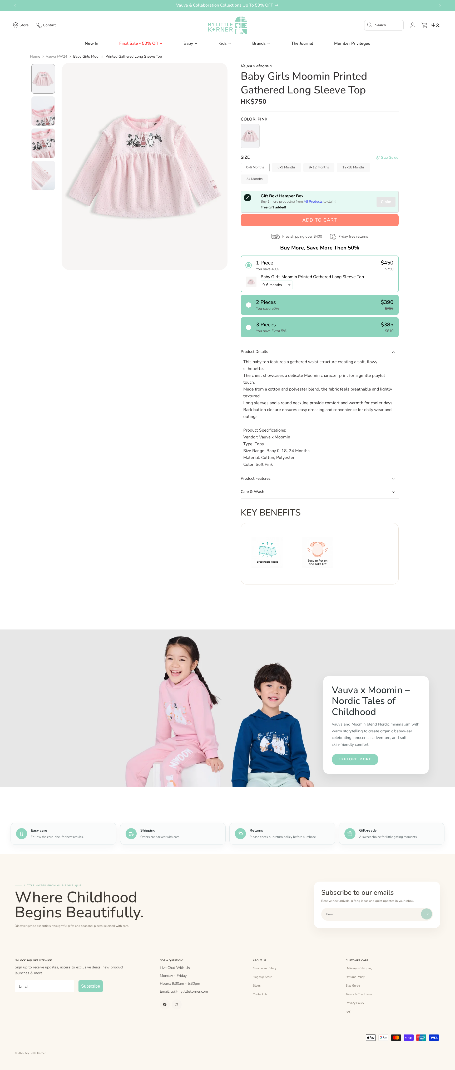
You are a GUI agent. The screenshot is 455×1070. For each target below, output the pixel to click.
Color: (254, 119)
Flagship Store (262, 977)
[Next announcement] (440, 5)
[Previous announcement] (15, 5)
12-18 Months (353, 167)
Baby (188, 43)
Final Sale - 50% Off (138, 43)
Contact (49, 25)
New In (91, 43)
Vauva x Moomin (256, 66)
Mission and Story (264, 968)
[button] (384, 25)
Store (23, 25)
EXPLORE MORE (355, 759)
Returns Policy (355, 977)
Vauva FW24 (56, 56)
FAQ (349, 1012)
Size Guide (353, 985)
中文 (435, 25)
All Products (313, 201)
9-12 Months (319, 167)
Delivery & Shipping (359, 968)
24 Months (254, 179)
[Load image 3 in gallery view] (43, 143)
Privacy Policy (355, 1003)
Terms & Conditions (359, 994)
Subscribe (90, 986)
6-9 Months (286, 167)
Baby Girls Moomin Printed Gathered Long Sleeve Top (117, 56)
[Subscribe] (426, 913)
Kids (223, 43)
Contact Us (260, 994)
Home (35, 56)
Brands (259, 43)
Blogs (256, 985)
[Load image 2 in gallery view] (43, 111)
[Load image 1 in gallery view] (43, 79)
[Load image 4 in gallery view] (43, 176)
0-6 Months (255, 167)
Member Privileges (352, 43)
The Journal (302, 43)
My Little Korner (35, 1053)
